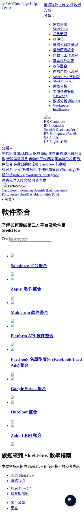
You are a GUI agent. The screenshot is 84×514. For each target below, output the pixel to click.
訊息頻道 (60, 34)
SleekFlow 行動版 (66, 77)
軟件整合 (60, 66)
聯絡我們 (51, 5)
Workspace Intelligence (61, 107)
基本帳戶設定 (63, 61)
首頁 (8, 199)
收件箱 (58, 39)
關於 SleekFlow (22, 475)
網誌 (14, 508)
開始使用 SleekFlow (17, 153)
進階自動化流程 (65, 71)
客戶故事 (18, 503)
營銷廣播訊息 (63, 50)
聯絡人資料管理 (65, 45)
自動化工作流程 (65, 55)
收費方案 (39, 180)
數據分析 (60, 86)
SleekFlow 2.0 (21, 488)
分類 (6, 148)
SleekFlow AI (63, 81)
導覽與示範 (20, 494)
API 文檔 (66, 5)
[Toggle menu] (2, 144)
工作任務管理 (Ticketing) (56, 170)
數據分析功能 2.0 (66, 101)
